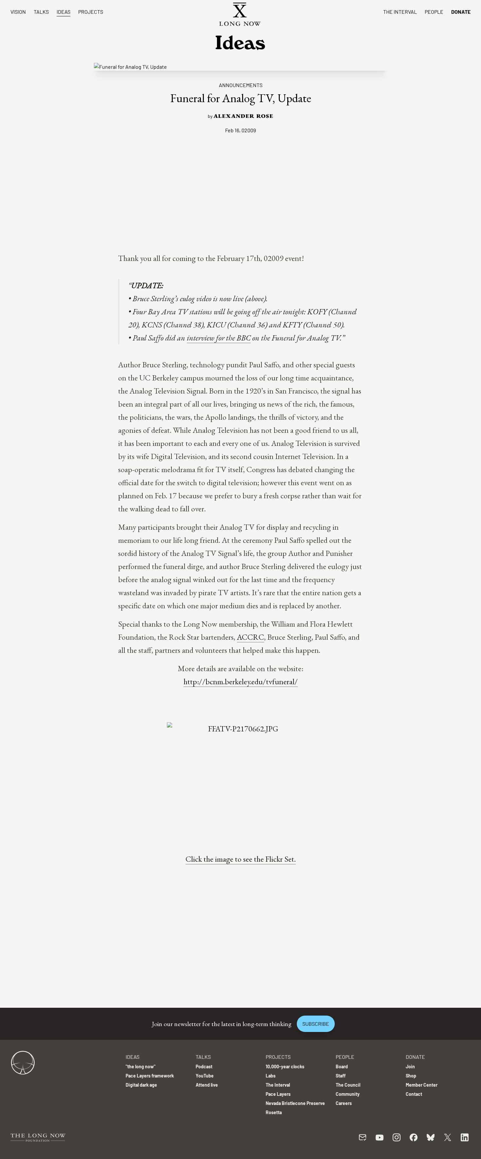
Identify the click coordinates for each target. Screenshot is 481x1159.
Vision (18, 12)
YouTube (205, 1075)
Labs (271, 1075)
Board (342, 1066)
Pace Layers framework (150, 1075)
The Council (348, 1085)
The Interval (400, 12)
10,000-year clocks (285, 1066)
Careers (344, 1103)
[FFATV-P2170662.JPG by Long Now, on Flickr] (240, 779)
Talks (41, 12)
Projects (90, 12)
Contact (414, 1094)
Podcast (204, 1066)
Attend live (207, 1085)
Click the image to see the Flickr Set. (241, 859)
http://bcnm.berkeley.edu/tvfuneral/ (241, 681)
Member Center (421, 1085)
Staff (341, 1075)
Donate (461, 12)
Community (348, 1094)
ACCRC (250, 637)
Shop (411, 1075)
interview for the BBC (219, 338)
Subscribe (315, 1024)
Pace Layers (278, 1094)
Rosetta (274, 1112)
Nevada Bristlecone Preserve (295, 1103)
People (434, 12)
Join (410, 1066)
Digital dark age (141, 1085)
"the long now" (140, 1066)
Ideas (63, 12)
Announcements (240, 85)
